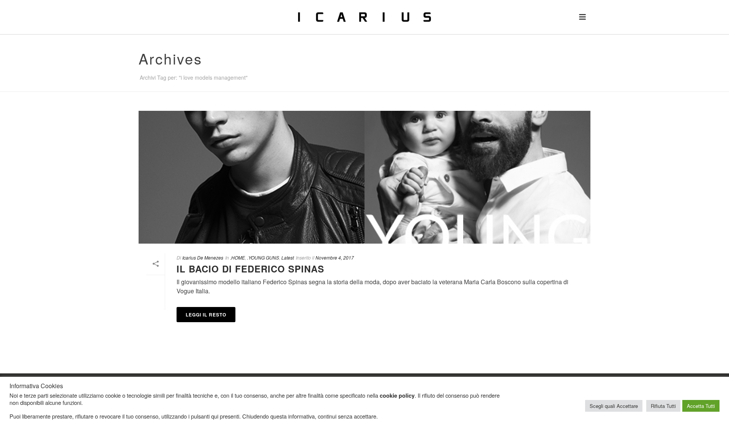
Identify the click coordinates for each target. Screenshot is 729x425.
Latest (287, 257)
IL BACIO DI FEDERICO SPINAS (250, 268)
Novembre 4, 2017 (335, 257)
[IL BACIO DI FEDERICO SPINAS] (364, 177)
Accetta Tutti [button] (701, 405)
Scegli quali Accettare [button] (614, 405)
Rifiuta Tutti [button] (663, 405)
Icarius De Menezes (202, 257)
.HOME (237, 257)
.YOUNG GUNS (263, 257)
